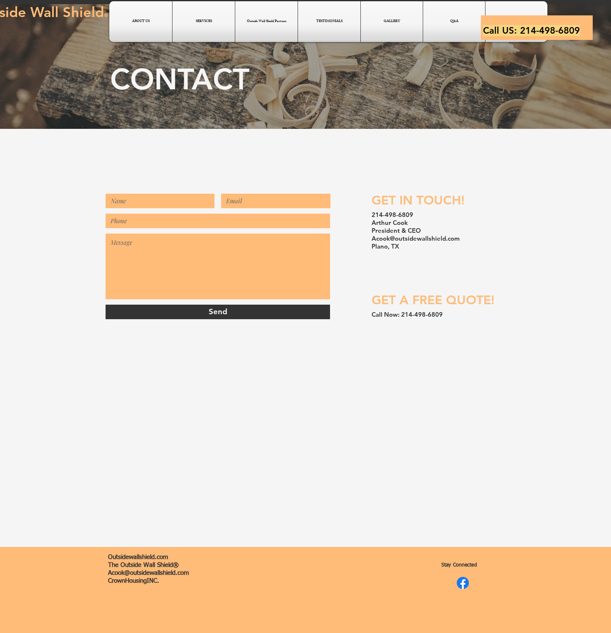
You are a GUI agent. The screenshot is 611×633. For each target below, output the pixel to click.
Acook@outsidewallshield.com (416, 238)
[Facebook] (463, 583)
